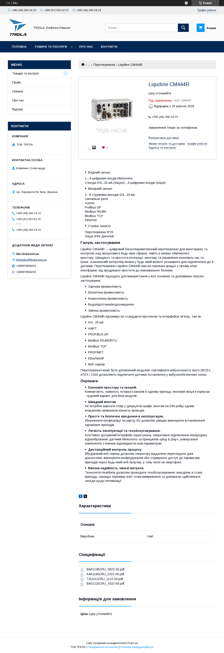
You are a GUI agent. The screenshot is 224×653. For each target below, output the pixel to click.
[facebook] (80, 497)
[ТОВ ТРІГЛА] (18, 35)
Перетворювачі (104, 64)
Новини (17, 91)
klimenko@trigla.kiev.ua (31, 259)
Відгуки (17, 109)
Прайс (16, 82)
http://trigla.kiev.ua (27, 253)
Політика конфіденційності (137, 647)
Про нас (86, 46)
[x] (85, 497)
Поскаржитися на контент (102, 647)
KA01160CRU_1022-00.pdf (105, 574)
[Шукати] (183, 28)
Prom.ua (133, 643)
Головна (19, 46)
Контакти (109, 46)
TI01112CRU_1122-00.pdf (105, 579)
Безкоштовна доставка (164, 137)
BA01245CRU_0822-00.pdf (105, 569)
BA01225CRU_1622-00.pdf (105, 583)
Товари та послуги (50, 46)
